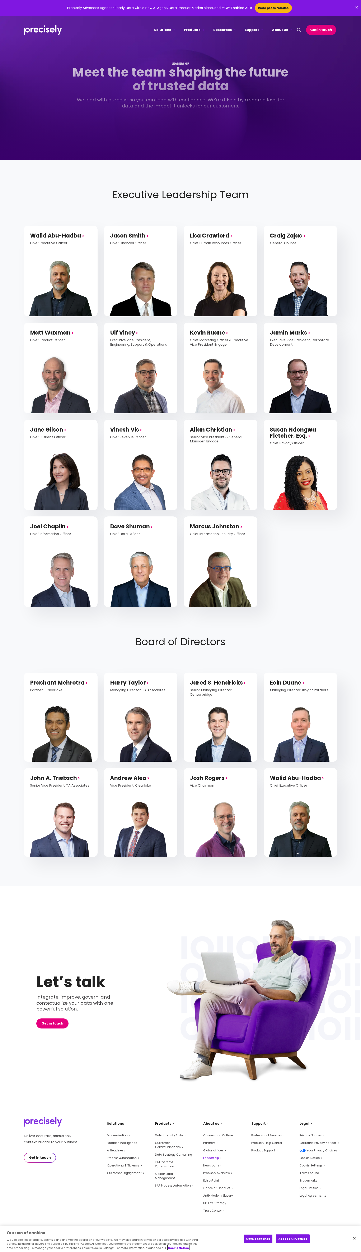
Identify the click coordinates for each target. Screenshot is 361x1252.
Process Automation (122, 1158)
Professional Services (266, 1135)
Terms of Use (309, 1173)
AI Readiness (116, 1150)
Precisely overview (216, 1173)
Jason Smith (127, 235)
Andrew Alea (128, 778)
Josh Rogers (207, 778)
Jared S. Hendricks (216, 682)
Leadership (211, 1158)
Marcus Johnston (214, 526)
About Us (280, 29)
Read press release (273, 8)
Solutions (162, 29)
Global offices (213, 1150)
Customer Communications (168, 1145)
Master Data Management (165, 1176)
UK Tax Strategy (214, 1203)
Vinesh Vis (124, 429)
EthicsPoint (211, 1180)
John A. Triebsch (53, 778)
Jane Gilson (46, 429)
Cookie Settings (311, 1165)
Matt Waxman (50, 332)
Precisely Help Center (266, 1143)
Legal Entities (309, 1188)
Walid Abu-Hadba (55, 235)
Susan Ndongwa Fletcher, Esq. (293, 432)
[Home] (43, 30)
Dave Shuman (130, 526)
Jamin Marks (288, 332)
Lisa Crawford (209, 235)
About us (211, 1123)
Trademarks (308, 1180)
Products (192, 29)
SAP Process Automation (173, 1185)
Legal (304, 1123)
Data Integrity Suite (169, 1135)
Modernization (117, 1135)
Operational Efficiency (123, 1165)
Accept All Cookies (292, 1239)
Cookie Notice (310, 1158)
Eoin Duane (285, 682)
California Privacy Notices (318, 1143)
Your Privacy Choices (321, 1150)
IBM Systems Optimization (164, 1164)
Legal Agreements (313, 1195)
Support (252, 29)
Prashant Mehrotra (57, 682)
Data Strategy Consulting (173, 1154)
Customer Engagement (124, 1173)
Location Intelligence (122, 1143)
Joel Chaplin (48, 526)
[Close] (354, 1238)
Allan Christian (211, 429)
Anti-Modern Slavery (218, 1195)
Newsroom (211, 1165)
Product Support (263, 1150)
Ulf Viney (122, 332)
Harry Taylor (128, 682)
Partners (209, 1143)
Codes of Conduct (216, 1188)
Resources (222, 29)
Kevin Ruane (207, 332)
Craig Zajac (286, 235)
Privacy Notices (311, 1135)
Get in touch (321, 29)
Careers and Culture (218, 1135)
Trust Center (212, 1211)
